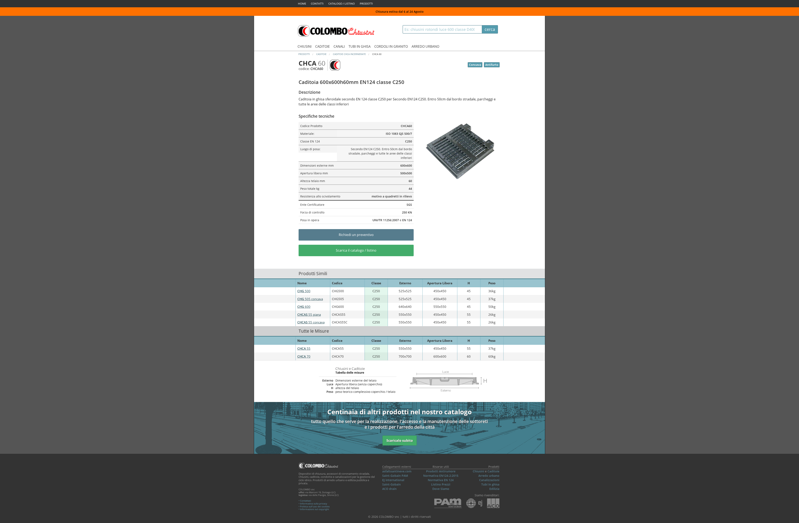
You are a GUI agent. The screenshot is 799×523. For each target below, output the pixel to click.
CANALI (339, 46)
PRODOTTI (366, 3)
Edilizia (494, 489)
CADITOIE (322, 46)
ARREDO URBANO (425, 46)
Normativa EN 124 (441, 480)
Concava (475, 65)
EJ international (393, 480)
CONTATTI (317, 3)
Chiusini (478, 471)
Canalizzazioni (489, 480)
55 (303, 348)
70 (303, 356)
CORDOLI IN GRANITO (391, 46)
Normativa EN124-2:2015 (440, 476)
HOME (302, 3)
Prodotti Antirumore (440, 471)
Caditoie (493, 471)
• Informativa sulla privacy (313, 503)
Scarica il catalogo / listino (356, 250)
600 (303, 307)
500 (303, 291)
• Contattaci (305, 500)
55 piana (309, 314)
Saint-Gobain (391, 484)
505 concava (310, 299)
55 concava (311, 322)
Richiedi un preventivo (356, 234)
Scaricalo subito (399, 440)
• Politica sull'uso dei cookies (314, 506)
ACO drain (389, 489)
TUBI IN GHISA (360, 46)
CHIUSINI (304, 46)
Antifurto (491, 65)
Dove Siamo (440, 489)
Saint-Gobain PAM (395, 476)
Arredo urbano (488, 476)
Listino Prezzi (440, 484)
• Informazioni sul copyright (314, 509)
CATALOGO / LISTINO (341, 3)
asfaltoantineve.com (396, 471)
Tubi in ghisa (490, 484)
